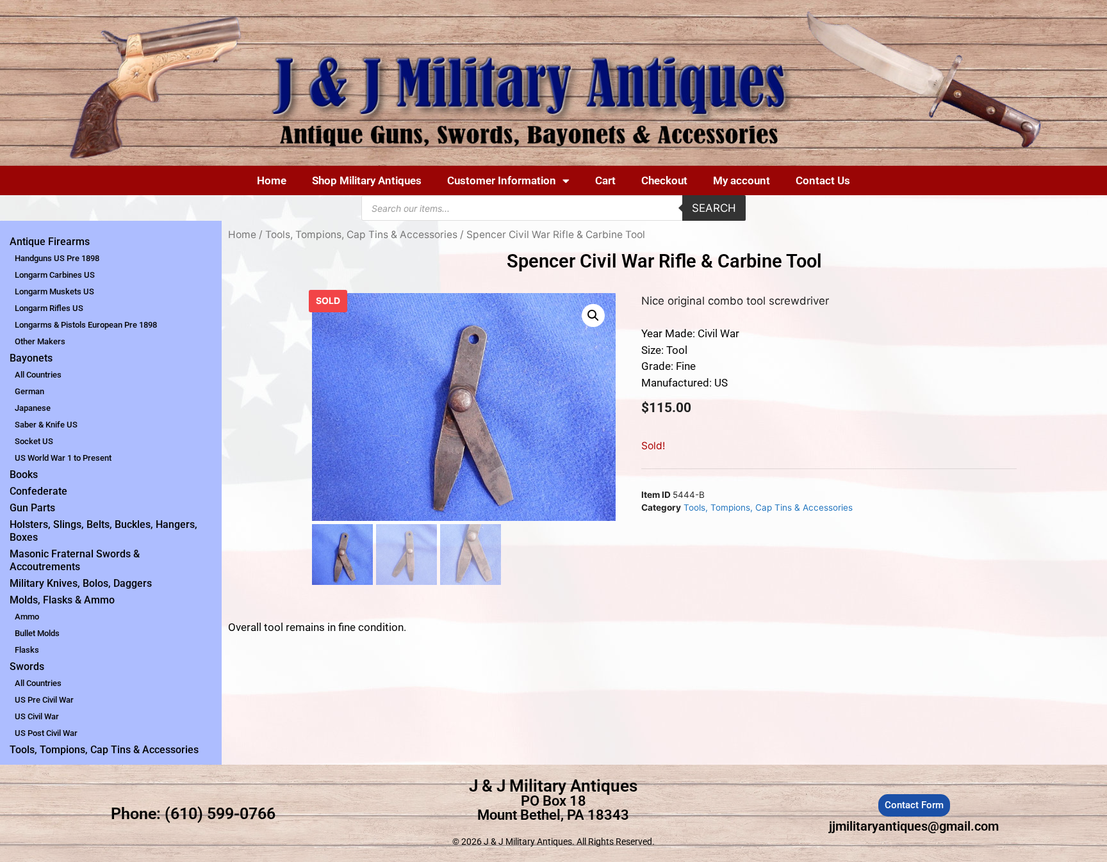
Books (24, 474)
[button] (593, 315)
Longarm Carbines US (55, 275)
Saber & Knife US (46, 424)
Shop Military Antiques (367, 180)
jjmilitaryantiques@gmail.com (914, 826)
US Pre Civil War (44, 700)
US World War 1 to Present (63, 458)
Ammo (27, 616)
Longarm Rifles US (49, 308)
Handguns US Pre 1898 (57, 258)
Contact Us (823, 180)
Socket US (34, 441)
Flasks (27, 650)
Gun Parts (32, 508)
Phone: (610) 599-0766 (193, 813)
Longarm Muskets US (54, 291)
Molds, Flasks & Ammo (62, 600)
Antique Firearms (50, 241)
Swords (27, 666)
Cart (605, 180)
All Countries (38, 374)
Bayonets (31, 358)
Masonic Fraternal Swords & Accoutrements (75, 560)
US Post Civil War (46, 733)
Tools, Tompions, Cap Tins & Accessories (104, 750)
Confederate (38, 491)
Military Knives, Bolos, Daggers (81, 583)
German (29, 391)
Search (714, 208)
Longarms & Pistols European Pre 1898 (86, 325)
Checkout (664, 180)
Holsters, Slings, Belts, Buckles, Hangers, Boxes (103, 530)
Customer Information (501, 180)
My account (741, 180)
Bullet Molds (37, 633)
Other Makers (40, 341)
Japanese (33, 408)
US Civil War (37, 716)
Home (271, 180)
